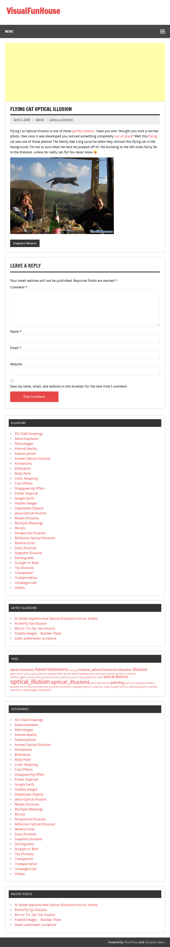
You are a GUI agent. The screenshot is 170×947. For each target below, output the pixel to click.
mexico (111, 673)
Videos (20, 588)
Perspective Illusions (30, 533)
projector (54, 686)
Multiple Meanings (29, 523)
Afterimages (24, 444)
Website (16, 364)
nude (100, 677)
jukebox (52, 673)
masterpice (101, 673)
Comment (18, 287)
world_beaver (44, 690)
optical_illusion (30, 681)
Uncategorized (25, 583)
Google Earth (24, 498)
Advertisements (26, 439)
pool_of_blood (27, 686)
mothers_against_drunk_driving (26, 677)
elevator (125, 670)
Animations (23, 464)
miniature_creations (125, 673)
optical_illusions (70, 682)
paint (93, 683)
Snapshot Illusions (24, 243)
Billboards (22, 468)
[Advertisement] (85, 72)
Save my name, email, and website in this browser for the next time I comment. (68, 386)
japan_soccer (16, 673)
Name (16, 331)
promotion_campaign (71, 686)
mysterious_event (69, 677)
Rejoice (87, 686)
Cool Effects (24, 483)
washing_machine (139, 686)
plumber (150, 683)
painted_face (103, 683)
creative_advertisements (97, 670)
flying (152, 136)
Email (15, 348)
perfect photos (83, 131)
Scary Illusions (25, 548)
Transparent (24, 573)
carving (72, 670)
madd (75, 673)
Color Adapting (26, 478)
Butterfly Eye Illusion (31, 623)
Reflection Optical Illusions (35, 538)
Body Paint (23, 473)
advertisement (22, 670)
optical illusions (115, 677)
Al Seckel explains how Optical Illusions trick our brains (56, 619)
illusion (139, 669)
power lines (42, 686)
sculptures (97, 686)
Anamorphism (25, 454)
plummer (14, 686)
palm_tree (130, 683)
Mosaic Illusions (27, 518)
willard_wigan (30, 690)
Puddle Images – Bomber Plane (38, 633)
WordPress (131, 942)
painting (117, 683)
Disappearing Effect (29, 488)
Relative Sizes (25, 543)
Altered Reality (26, 449)
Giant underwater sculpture (35, 638)
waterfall (153, 686)
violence (124, 686)
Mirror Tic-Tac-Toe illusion (35, 628)
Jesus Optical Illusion (30, 513)
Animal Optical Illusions (33, 459)
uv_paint (114, 686)
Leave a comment (61, 119)
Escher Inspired (26, 493)
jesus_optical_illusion (35, 673)
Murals (20, 528)
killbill (60, 673)
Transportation (26, 578)
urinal (107, 686)
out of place (123, 136)
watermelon (16, 690)
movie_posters (51, 677)
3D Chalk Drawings (29, 434)
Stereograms (24, 558)
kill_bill (67, 673)
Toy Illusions (24, 568)
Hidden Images (26, 503)
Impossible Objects (29, 508)
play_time (140, 683)
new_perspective (87, 677)
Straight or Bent (27, 563)
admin (40, 119)
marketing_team (86, 673)
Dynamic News (154, 942)
